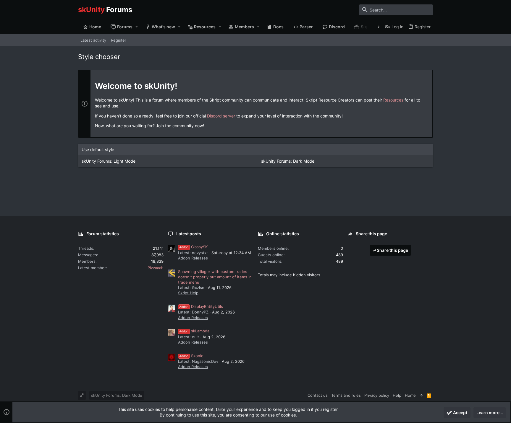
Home (410, 395)
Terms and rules (346, 395)
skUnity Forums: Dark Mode (287, 161)
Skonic (191, 355)
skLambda (194, 331)
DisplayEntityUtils (201, 306)
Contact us (318, 395)
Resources (393, 99)
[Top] (421, 395)
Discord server (221, 115)
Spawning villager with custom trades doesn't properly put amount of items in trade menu (215, 277)
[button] (136, 27)
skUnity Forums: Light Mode (108, 161)
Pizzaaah (156, 267)
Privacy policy (376, 395)
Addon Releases (193, 258)
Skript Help (188, 292)
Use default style (98, 149)
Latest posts (188, 233)
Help (397, 395)
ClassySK (193, 246)
